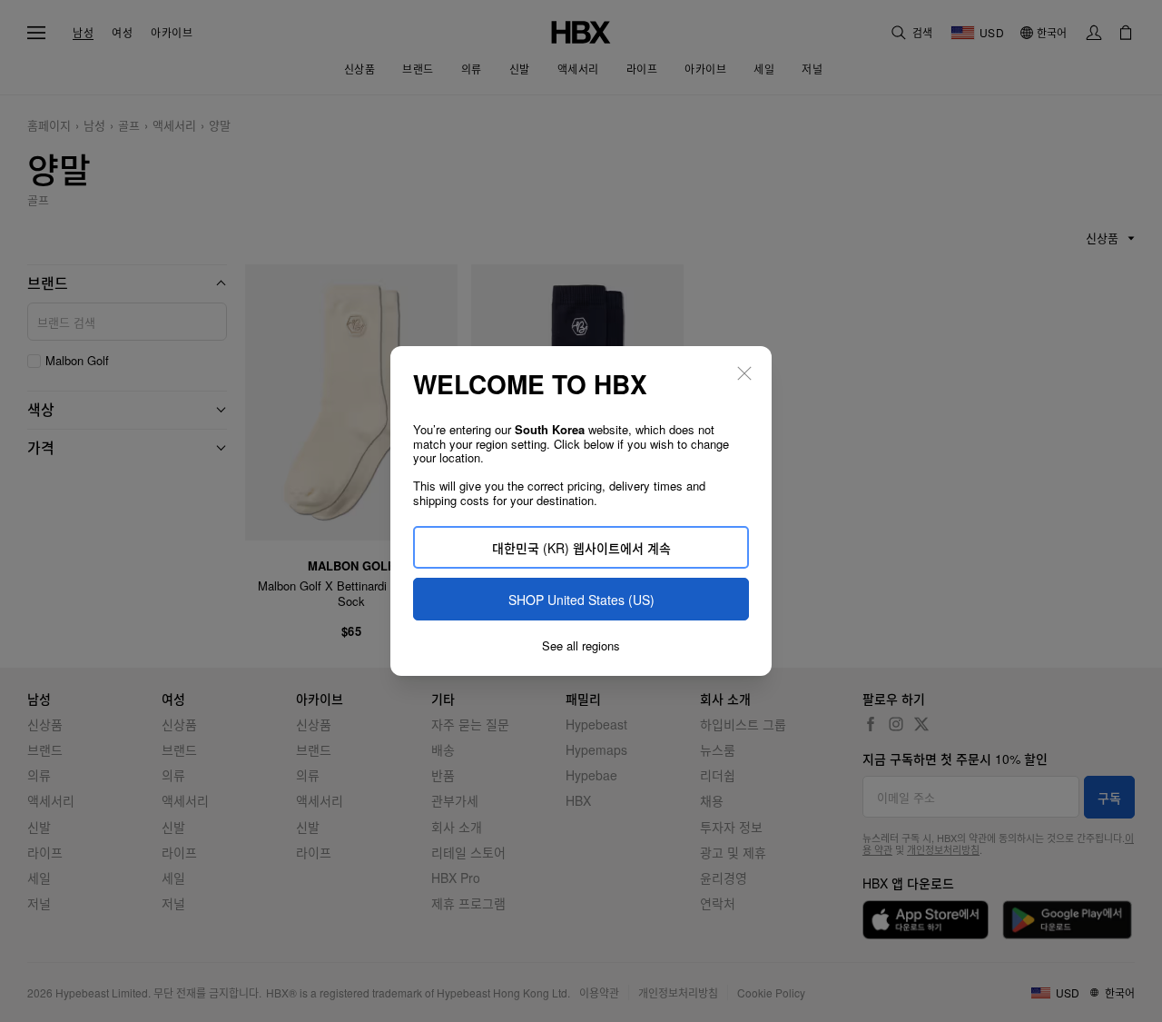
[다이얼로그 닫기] (744, 373)
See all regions (581, 646)
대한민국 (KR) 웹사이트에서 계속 (581, 548)
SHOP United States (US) (581, 599)
